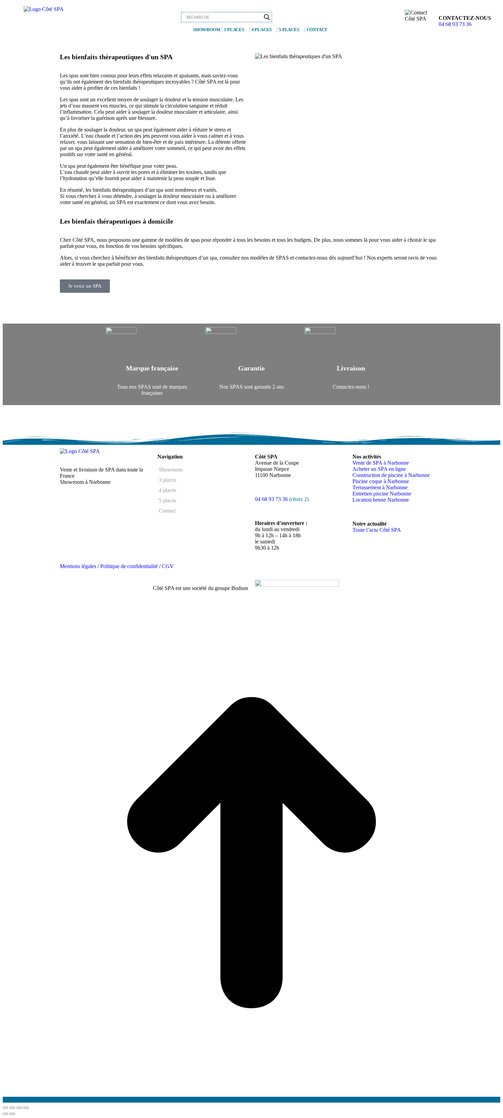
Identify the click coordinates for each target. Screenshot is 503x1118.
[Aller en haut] (251, 1100)
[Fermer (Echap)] (5, 1108)
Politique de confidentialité (129, 566)
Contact (317, 29)
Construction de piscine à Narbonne (391, 475)
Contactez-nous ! (351, 387)
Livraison (351, 368)
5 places (289, 29)
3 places (234, 29)
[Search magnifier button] (267, 17)
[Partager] (12, 1108)
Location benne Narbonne (380, 500)
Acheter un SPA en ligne (379, 469)
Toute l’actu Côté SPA (376, 530)
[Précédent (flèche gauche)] (5, 1114)
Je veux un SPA (85, 286)
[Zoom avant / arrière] (26, 1108)
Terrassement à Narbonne (380, 487)
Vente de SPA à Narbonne (380, 463)
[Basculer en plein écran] (19, 1108)
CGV (168, 566)
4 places (262, 29)
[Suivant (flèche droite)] (12, 1114)
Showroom (206, 29)
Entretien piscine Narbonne (381, 494)
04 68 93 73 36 (455, 24)
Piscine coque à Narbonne (380, 481)
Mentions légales (78, 566)
